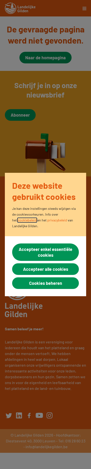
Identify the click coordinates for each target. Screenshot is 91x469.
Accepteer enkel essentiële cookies (45, 252)
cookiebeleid (27, 220)
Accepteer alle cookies (45, 269)
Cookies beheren (45, 283)
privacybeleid (57, 220)
